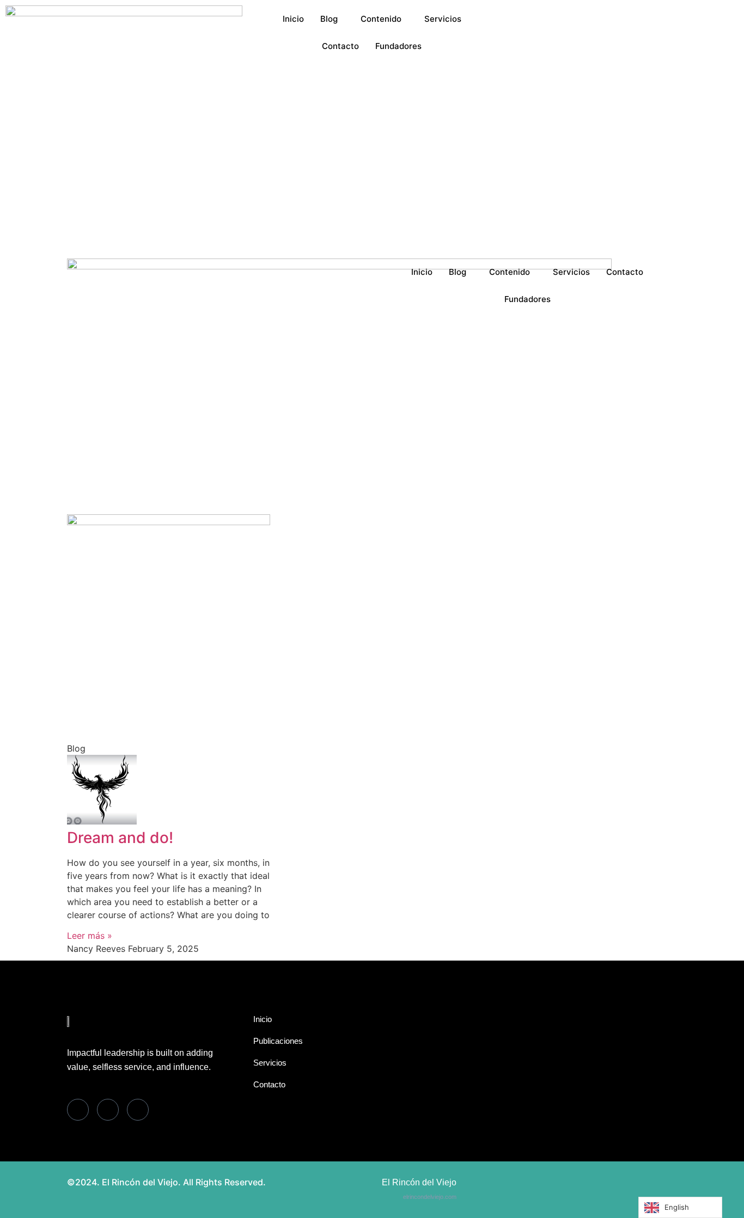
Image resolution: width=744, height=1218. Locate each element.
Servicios (442, 19)
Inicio (293, 19)
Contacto (340, 46)
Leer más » (89, 935)
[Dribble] (620, 51)
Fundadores (398, 46)
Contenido (381, 19)
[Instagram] (620, 64)
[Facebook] (620, 12)
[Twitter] (620, 25)
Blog (329, 19)
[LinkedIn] (620, 38)
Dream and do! (120, 837)
